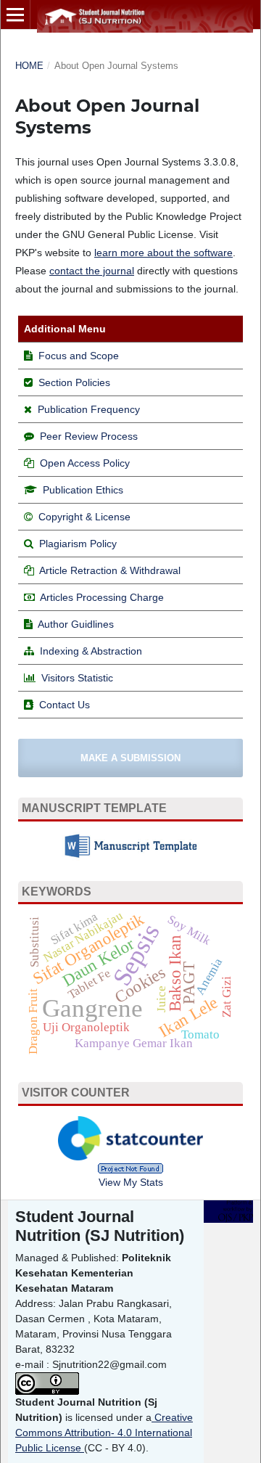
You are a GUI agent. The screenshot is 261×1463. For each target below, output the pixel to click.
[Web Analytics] (130, 1167)
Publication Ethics (83, 490)
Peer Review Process (89, 436)
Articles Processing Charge (101, 597)
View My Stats (131, 1182)
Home (29, 65)
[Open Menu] (15, 14)
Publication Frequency (89, 409)
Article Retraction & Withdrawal (110, 570)
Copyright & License (84, 516)
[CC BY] (82, 1448)
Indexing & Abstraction (91, 651)
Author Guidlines (76, 624)
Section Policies (74, 382)
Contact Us (64, 704)
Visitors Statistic (77, 678)
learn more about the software (163, 252)
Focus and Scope (78, 355)
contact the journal (91, 270)
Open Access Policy (85, 463)
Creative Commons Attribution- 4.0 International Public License (104, 1432)
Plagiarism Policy (78, 543)
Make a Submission (130, 758)
